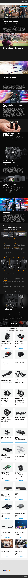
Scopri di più (20, 537)
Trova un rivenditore (23, 6)
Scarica (7, 556)
